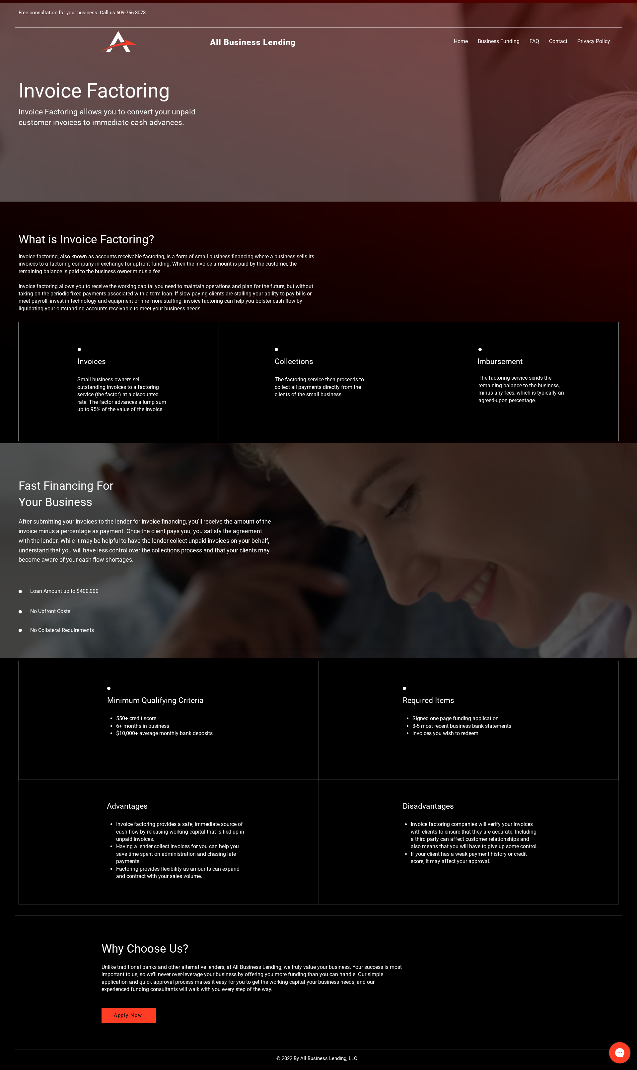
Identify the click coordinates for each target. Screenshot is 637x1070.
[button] (499, 41)
